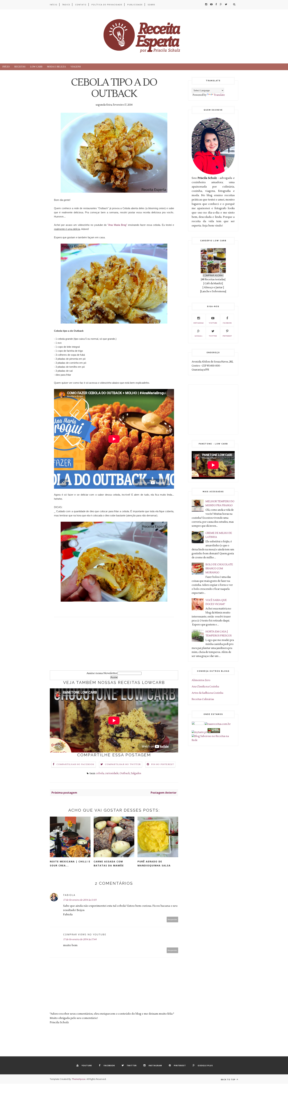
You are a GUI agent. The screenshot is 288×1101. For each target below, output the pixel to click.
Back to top (228, 1079)
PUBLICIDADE (135, 4)
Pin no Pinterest (162, 764)
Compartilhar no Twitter (123, 764)
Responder (172, 919)
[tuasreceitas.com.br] (218, 724)
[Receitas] (214, 732)
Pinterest (227, 336)
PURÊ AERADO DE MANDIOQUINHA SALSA (154, 863)
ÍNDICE (66, 4)
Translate (219, 95)
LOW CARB (36, 66)
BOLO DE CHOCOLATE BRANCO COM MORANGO (219, 568)
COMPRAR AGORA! (213, 275)
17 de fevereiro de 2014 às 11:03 (79, 900)
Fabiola (69, 895)
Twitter (213, 336)
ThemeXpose (79, 1079)
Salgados (136, 773)
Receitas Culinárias (203, 699)
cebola (100, 773)
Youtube (213, 323)
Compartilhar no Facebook (75, 764)
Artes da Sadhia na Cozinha (207, 693)
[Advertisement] (114, 647)
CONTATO (80, 4)
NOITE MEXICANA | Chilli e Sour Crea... (70, 863)
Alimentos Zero (201, 680)
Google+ (198, 336)
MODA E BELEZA (56, 66)
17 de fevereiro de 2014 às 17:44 (79, 939)
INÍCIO (53, 4)
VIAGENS (75, 66)
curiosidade (112, 773)
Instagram (199, 323)
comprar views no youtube (84, 934)
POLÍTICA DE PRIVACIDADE (107, 4)
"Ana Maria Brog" (117, 224)
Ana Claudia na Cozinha (205, 686)
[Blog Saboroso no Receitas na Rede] (213, 740)
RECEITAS (20, 66)
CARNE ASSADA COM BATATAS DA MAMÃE (109, 863)
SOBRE (151, 4)
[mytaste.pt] (199, 732)
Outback (125, 773)
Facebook (227, 323)
